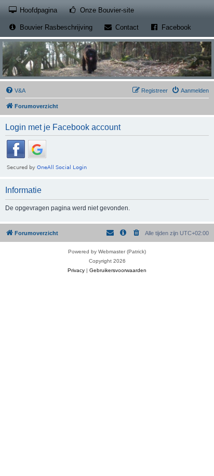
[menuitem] (15, 90)
